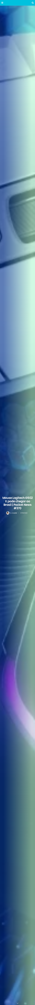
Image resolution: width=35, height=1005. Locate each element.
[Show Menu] (2, 3)
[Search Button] (33, 3)
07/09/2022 (23, 513)
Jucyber (14, 513)
